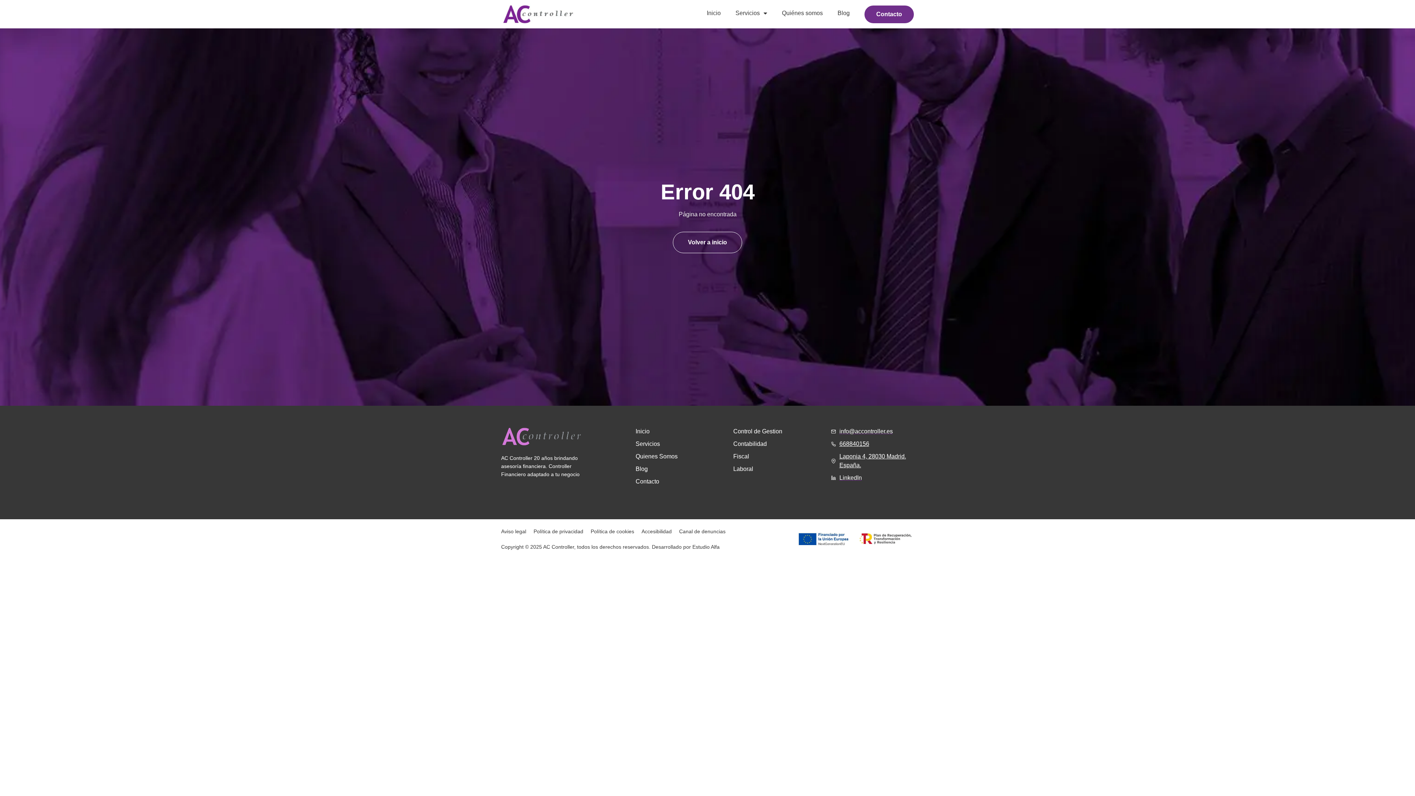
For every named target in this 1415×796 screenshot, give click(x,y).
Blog (844, 13)
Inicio (714, 13)
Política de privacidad (558, 531)
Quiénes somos (802, 13)
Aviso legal (513, 531)
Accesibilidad (657, 531)
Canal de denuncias (702, 531)
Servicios (748, 13)
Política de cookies (612, 531)
